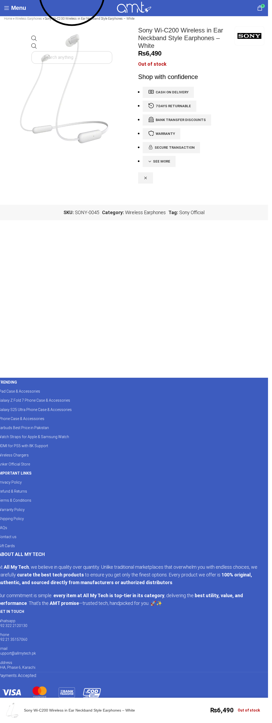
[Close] (145, 178)
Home (8, 18)
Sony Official (192, 212)
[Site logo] (134, 7)
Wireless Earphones (28, 18)
